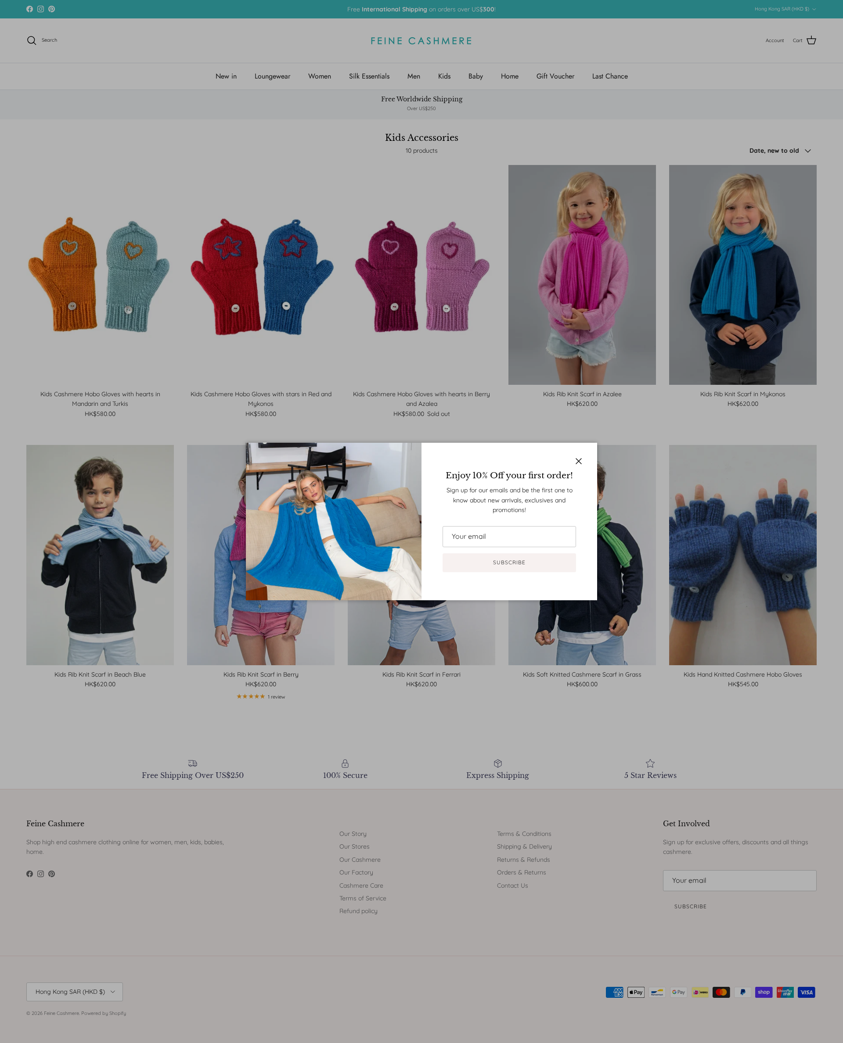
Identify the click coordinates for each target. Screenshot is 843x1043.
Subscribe (509, 562)
